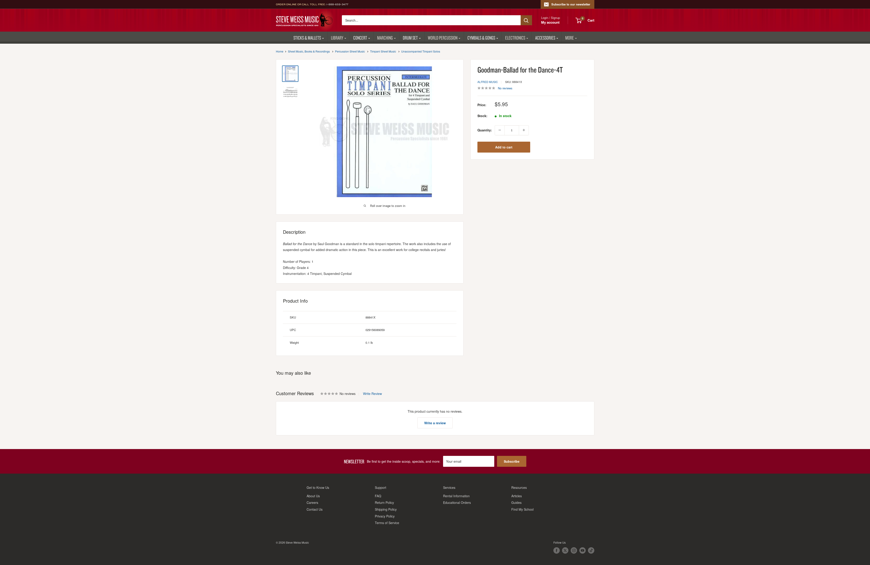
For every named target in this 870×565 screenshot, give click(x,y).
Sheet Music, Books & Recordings (309, 51)
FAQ (378, 496)
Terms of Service (387, 522)
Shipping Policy (386, 509)
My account (550, 22)
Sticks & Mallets (307, 37)
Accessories (545, 37)
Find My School (522, 509)
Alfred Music (487, 82)
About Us (313, 496)
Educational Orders (457, 502)
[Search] (526, 20)
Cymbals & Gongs (481, 37)
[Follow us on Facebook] (556, 550)
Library (337, 37)
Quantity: (484, 130)
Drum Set (410, 37)
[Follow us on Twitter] (565, 550)
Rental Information (456, 496)
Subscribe (511, 461)
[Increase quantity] (524, 130)
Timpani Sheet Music (383, 51)
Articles (516, 496)
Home (279, 51)
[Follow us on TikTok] (591, 550)
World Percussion (442, 37)
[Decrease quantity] (499, 130)
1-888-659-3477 (337, 4)
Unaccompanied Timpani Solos (420, 51)
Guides (516, 502)
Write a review (435, 423)
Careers (312, 502)
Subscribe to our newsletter (570, 4)
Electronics (515, 37)
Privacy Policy (385, 516)
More (569, 37)
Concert (360, 37)
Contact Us (315, 509)
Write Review (372, 393)
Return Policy (384, 502)
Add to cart (503, 147)
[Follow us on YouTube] (582, 550)
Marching (385, 37)
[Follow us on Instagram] (574, 550)
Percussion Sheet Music (350, 51)
